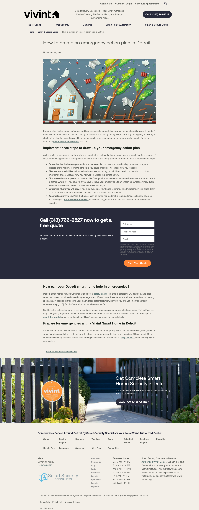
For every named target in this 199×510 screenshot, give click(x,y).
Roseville (160, 439)
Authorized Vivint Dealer (153, 461)
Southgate (80, 448)
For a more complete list (76, 199)
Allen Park (96, 448)
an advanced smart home (66, 141)
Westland (96, 439)
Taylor (110, 439)
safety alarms (100, 293)
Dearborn (79, 439)
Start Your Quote (137, 263)
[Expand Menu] (70, 25)
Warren (46, 439)
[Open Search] (165, 3)
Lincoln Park (49, 448)
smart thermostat (52, 317)
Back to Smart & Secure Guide (61, 351)
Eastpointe (64, 448)
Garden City (113, 448)
